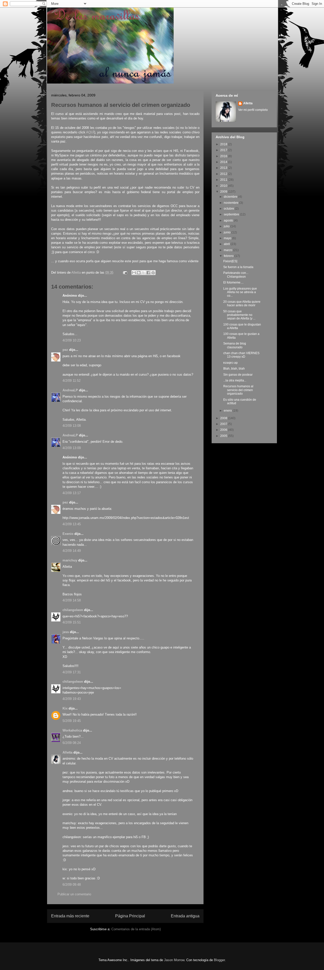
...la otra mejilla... (234, 380)
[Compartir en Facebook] (148, 272)
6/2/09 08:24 (72, 743)
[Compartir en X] (143, 272)
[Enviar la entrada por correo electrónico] (124, 272)
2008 (224, 418)
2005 (224, 436)
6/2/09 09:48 (72, 884)
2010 (224, 186)
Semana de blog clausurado (234, 345)
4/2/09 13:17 (72, 493)
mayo (228, 238)
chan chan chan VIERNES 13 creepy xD (241, 354)
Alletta (67, 752)
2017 (224, 150)
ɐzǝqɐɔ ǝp (230, 363)
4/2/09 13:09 (72, 448)
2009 (224, 191)
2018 (224, 144)
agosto (229, 220)
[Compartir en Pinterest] (153, 272)
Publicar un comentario (74, 894)
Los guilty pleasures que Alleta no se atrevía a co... (240, 292)
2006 (224, 430)
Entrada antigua (185, 916)
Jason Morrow (174, 960)
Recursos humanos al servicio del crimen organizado (238, 390)
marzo (228, 250)
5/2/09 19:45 (72, 721)
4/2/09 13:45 (72, 524)
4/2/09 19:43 (72, 699)
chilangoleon (73, 610)
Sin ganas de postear (238, 374)
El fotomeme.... (233, 282)
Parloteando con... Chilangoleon (235, 274)
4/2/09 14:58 (72, 600)
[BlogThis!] (138, 272)
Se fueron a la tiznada (238, 267)
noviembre (231, 203)
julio (227, 226)
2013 (224, 168)
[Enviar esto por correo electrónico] (133, 272)
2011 (224, 179)
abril (227, 244)
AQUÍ (90, 132)
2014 (224, 162)
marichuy (70, 560)
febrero (229, 256)
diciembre (231, 196)
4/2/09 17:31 (72, 672)
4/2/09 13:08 (72, 426)
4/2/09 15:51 (72, 622)
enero (228, 410)
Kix (65, 708)
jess (66, 632)
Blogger (219, 960)
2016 (224, 156)
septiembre (232, 214)
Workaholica (72, 730)
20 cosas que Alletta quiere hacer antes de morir (241, 303)
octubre (229, 208)
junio (227, 232)
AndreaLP (70, 390)
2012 (224, 174)
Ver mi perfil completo (253, 110)
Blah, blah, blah (234, 368)
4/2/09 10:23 (72, 340)
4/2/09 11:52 (71, 380)
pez (65, 350)
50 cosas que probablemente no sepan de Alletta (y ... (239, 315)
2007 (224, 424)
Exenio (68, 534)
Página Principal (130, 916)
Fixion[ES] (230, 261)
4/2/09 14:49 (72, 551)
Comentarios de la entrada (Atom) (136, 929)
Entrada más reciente (70, 916)
